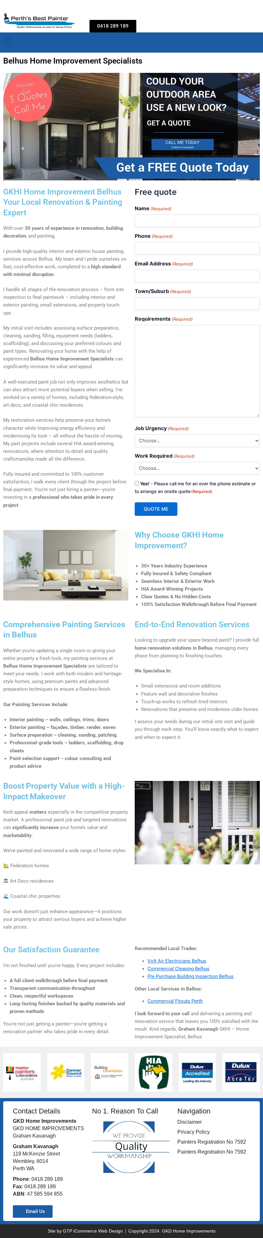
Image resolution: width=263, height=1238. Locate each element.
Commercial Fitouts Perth (175, 1001)
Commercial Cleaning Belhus (178, 969)
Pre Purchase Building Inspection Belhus (190, 976)
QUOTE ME (156, 509)
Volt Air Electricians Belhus (177, 961)
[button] (7, 41)
